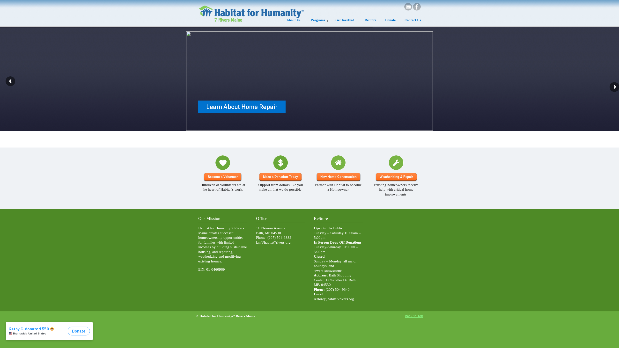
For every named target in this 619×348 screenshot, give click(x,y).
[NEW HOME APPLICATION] (338, 162)
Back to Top (414, 316)
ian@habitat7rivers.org (273, 242)
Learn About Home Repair (242, 106)
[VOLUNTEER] (222, 162)
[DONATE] (280, 162)
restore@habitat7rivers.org (334, 299)
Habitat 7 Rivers (251, 11)
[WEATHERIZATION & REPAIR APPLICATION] (396, 162)
